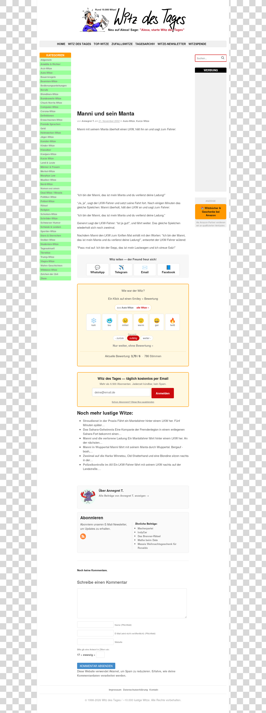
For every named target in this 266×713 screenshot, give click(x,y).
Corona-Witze (48, 111)
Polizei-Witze (48, 201)
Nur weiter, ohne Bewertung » (133, 345)
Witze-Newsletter (172, 44)
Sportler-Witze (48, 231)
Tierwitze (45, 252)
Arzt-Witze (46, 68)
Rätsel (44, 205)
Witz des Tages (79, 44)
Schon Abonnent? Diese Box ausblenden (133, 401)
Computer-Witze (49, 107)
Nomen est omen (50, 188)
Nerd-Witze (47, 184)
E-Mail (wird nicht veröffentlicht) (135, 633)
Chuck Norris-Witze (51, 102)
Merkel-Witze (48, 171)
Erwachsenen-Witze (52, 120)
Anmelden (163, 393)
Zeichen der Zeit (49, 274)
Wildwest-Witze (49, 269)
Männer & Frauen (50, 167)
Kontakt (153, 689)
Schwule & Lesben (51, 227)
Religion (45, 210)
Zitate (44, 278)
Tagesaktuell (48, 248)
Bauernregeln (48, 77)
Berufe (44, 90)
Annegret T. (88, 121)
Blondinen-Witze (49, 94)
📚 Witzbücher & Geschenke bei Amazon (211, 211)
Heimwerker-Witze (51, 132)
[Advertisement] (133, 80)
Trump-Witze (47, 257)
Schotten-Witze (49, 214)
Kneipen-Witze (48, 154)
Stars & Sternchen (51, 235)
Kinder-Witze (48, 145)
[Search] (222, 57)
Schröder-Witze (49, 218)
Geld (43, 128)
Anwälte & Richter (51, 64)
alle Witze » (143, 307)
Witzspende (197, 44)
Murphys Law (48, 175)
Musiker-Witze (48, 180)
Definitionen (47, 115)
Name (123, 624)
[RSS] (83, 536)
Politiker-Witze (48, 197)
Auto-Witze (129, 121)
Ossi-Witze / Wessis (51, 192)
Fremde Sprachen (50, 124)
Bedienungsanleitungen (54, 85)
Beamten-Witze (49, 81)
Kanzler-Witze (48, 141)
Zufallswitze (122, 44)
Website (118, 641)
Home (61, 44)
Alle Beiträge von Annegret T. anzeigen (124, 495)
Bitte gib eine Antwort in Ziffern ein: (93, 649)
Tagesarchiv (145, 44)
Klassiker (46, 150)
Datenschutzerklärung (135, 689)
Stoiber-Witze (48, 239)
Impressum (115, 689)
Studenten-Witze (50, 244)
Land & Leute (48, 162)
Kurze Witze (142, 121)
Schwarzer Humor (51, 222)
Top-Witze (101, 44)
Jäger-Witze (47, 137)
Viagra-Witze (48, 261)
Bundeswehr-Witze (51, 98)
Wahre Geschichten (51, 265)
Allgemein (46, 60)
